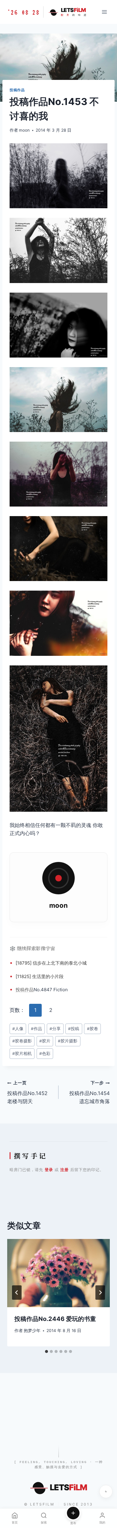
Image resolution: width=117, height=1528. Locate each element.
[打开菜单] (104, 11)
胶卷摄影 (22, 1041)
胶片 (44, 1041)
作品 (29, 989)
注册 (64, 1169)
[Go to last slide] (17, 1292)
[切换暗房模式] (105, 1491)
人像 (17, 1028)
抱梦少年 (32, 1330)
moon (24, 130)
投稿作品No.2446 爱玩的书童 (55, 1318)
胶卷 (92, 1028)
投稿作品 (17, 90)
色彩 (44, 1053)
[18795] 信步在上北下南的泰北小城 (51, 963)
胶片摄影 (67, 1041)
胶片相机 (22, 1053)
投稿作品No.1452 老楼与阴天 (27, 1092)
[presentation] (58, 1273)
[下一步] (100, 1292)
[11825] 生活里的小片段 (40, 976)
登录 (49, 1169)
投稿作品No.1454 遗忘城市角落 (89, 1092)
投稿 (20, 989)
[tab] (46, 1351)
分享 (55, 1028)
